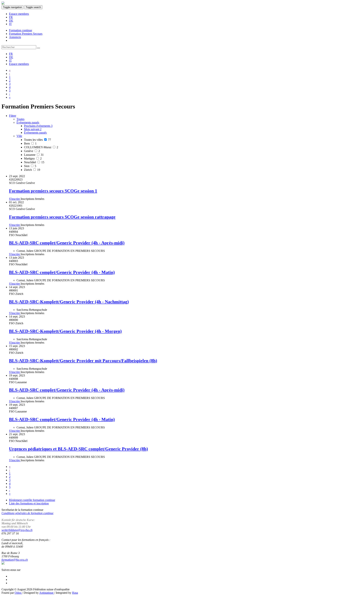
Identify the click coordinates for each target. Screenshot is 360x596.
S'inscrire (15, 198)
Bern (30, 143)
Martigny (33, 158)
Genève (32, 151)
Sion (30, 166)
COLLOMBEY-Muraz (41, 147)
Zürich (32, 169)
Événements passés (35, 132)
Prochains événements (38, 125)
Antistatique (46, 592)
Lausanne (34, 154)
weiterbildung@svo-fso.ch (17, 530)
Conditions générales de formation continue (27, 513)
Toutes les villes (37, 139)
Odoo (18, 592)
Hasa (75, 592)
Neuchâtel (34, 162)
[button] (27, 122)
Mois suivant (32, 129)
